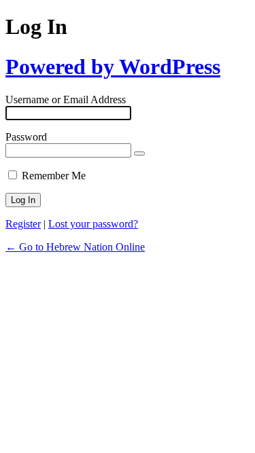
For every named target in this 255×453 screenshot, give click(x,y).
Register (23, 224)
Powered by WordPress (112, 66)
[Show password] (139, 153)
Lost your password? (93, 224)
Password (26, 137)
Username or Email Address (65, 99)
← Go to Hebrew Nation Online (75, 247)
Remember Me (54, 175)
